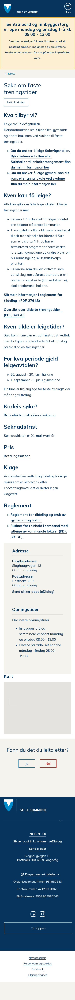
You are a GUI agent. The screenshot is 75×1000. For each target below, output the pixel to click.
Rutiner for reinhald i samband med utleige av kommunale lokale (39, 531)
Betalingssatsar (17, 456)
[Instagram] (43, 914)
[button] (42, 710)
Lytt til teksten (16, 102)
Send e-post (37, 848)
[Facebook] (34, 914)
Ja (26, 763)
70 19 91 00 (37, 834)
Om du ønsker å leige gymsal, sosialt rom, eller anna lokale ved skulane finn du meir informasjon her (39, 178)
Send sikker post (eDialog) (33, 592)
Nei (48, 763)
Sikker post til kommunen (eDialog (37, 841)
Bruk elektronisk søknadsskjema (29, 415)
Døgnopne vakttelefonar (42, 874)
